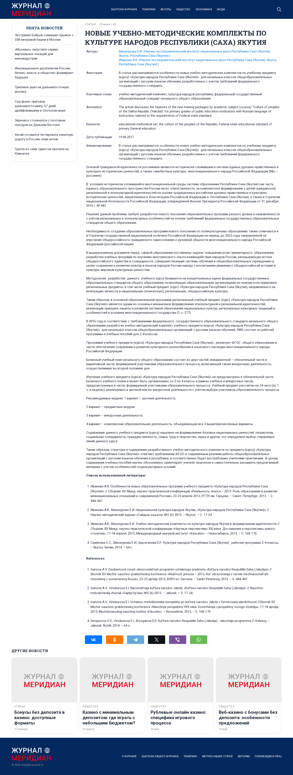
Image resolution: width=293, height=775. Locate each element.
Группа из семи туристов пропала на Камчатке (42, 151)
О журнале (129, 756)
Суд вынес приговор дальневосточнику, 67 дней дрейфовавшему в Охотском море (40, 106)
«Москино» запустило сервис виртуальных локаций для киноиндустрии (36, 54)
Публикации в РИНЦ (268, 756)
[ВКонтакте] (93, 639)
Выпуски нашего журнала (160, 756)
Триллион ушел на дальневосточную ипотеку (42, 89)
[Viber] (177, 639)
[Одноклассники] (114, 639)
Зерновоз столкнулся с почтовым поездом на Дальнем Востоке (40, 122)
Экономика (203, 9)
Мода (221, 9)
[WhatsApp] (198, 639)
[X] (156, 639)
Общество (183, 9)
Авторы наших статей (217, 756)
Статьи (90, 24)
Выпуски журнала (124, 9)
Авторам (244, 756)
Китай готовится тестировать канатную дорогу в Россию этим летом (44, 137)
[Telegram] (135, 639)
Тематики (148, 9)
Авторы (165, 9)
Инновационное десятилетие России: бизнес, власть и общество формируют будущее (44, 72)
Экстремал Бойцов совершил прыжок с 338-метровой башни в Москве (44, 37)
